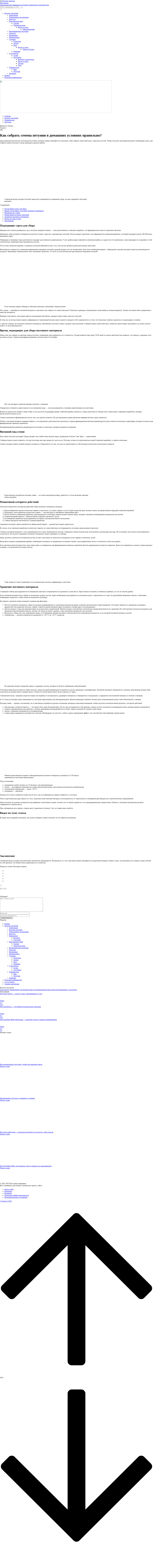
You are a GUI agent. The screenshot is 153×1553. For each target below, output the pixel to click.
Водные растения (15, 930)
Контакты (8, 1191)
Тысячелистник (19, 25)
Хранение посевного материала (16, 217)
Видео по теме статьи (12, 219)
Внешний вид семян (12, 213)
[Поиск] (22, 7)
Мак (15, 69)
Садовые (12, 39)
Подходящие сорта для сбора (15, 209)
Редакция (8, 1193)
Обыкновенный (28, 29)
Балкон (7, 75)
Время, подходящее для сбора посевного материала (24, 211)
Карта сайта (9, 1189)
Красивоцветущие (16, 21)
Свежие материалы (11, 984)
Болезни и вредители (26, 59)
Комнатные (13, 936)
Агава (15, 55)
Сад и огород (9, 982)
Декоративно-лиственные (19, 17)
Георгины (17, 41)
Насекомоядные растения (18, 31)
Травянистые (14, 67)
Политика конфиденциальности (16, 1195)
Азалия (16, 23)
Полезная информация (13, 77)
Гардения (17, 940)
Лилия (15, 43)
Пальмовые (13, 35)
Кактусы (12, 19)
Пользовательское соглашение (16, 1197)
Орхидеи (12, 33)
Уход (20, 65)
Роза (15, 45)
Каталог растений (11, 13)
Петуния (16, 71)
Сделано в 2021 (6, 1201)
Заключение (9, 221)
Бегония (16, 938)
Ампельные (13, 15)
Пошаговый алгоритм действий (16, 215)
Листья (20, 63)
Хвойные (12, 73)
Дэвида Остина (28, 49)
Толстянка (17, 57)
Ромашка (16, 51)
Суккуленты (13, 53)
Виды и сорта (23, 27)
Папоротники (14, 37)
